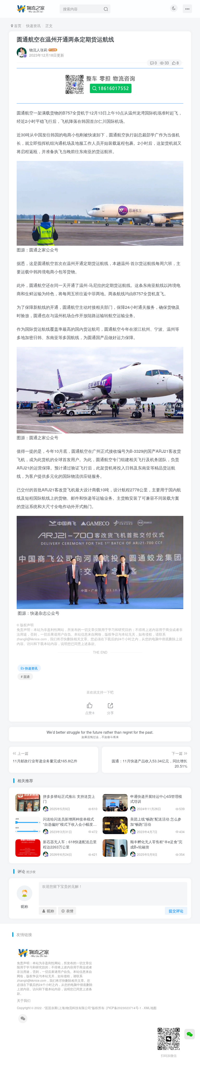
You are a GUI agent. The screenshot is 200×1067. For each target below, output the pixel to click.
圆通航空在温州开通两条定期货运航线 (65, 39)
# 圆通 (25, 676)
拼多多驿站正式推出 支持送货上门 (69, 799)
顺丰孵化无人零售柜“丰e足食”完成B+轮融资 (156, 844)
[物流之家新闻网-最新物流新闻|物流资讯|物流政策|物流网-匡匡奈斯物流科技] (30, 8)
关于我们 (23, 1000)
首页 (17, 25)
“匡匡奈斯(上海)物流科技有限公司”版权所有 (74, 1008)
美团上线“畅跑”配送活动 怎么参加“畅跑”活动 (155, 821)
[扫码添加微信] (189, 1034)
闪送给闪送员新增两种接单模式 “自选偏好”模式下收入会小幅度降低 (70, 824)
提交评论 (176, 910)
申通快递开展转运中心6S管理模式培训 (156, 799)
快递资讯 (33, 25)
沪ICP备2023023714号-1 (123, 1008)
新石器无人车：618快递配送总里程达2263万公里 (70, 844)
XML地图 (150, 1008)
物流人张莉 (38, 49)
